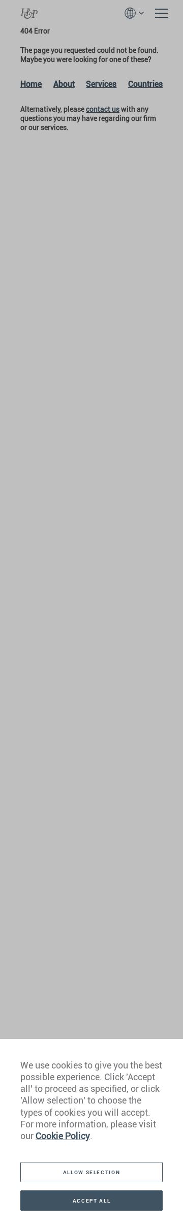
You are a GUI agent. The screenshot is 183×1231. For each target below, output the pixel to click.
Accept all (91, 1200)
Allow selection (91, 1172)
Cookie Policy (63, 1135)
